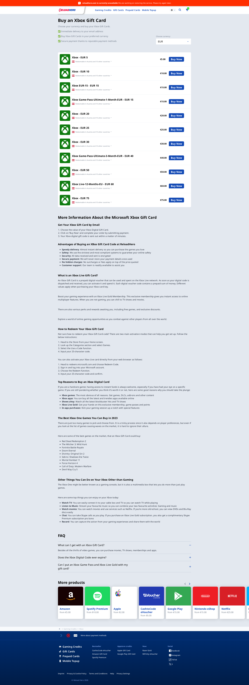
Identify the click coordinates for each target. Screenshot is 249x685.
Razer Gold (147, 650)
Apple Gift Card (123, 650)
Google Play (175, 609)
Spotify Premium (97, 609)
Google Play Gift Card (126, 654)
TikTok (174, 659)
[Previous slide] (185, 584)
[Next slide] (189, 584)
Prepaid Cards (132, 10)
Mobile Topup (149, 10)
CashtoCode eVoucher (148, 610)
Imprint (61, 673)
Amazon (65, 609)
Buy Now (176, 59)
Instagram (176, 655)
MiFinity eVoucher (150, 654)
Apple (117, 609)
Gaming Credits (103, 10)
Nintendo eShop (205, 609)
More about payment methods (94, 635)
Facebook (176, 651)
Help (112, 673)
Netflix (225, 609)
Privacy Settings (123, 673)
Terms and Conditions (98, 673)
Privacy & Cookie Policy (76, 673)
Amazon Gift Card (99, 654)
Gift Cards (118, 10)
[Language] (174, 10)
